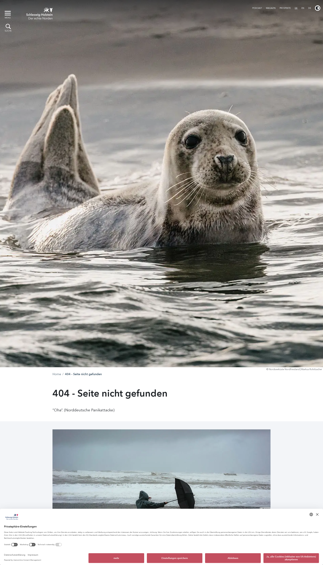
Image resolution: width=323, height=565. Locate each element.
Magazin (271, 8)
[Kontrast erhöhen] (317, 8)
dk (309, 8)
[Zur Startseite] (39, 13)
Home (56, 374)
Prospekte (285, 8)
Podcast (257, 8)
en (302, 8)
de (296, 8)
